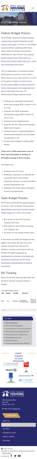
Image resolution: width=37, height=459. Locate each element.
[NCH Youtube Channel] (19, 456)
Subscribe (11, 415)
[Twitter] (15, 456)
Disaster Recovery (11, 340)
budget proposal (28, 202)
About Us (6, 421)
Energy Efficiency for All (13, 337)
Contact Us (16, 409)
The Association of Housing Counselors (18, 329)
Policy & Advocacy (12, 323)
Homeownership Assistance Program (18, 343)
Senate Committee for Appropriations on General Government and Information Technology (17, 256)
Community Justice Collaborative (16, 335)
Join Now (6, 441)
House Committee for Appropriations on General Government (16, 262)
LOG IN (3, 2)
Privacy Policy (7, 453)
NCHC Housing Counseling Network (17, 332)
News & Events (8, 437)
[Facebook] (11, 456)
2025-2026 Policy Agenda (14, 326)
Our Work (6, 425)
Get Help (6, 429)
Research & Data (9, 433)
